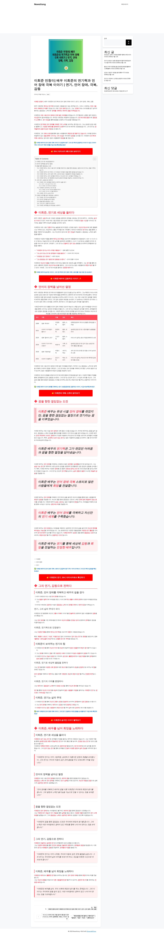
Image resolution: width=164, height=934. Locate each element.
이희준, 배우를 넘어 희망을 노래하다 (47, 195)
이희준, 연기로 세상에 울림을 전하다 (51, 189)
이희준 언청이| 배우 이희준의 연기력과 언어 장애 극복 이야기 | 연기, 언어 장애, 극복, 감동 (72, 909)
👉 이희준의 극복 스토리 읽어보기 (65, 393)
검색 (105, 38)
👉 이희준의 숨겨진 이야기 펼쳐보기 (65, 720)
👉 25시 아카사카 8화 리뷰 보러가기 (65, 151)
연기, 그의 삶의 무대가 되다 (49, 184)
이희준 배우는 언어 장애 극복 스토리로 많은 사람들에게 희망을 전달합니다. (61, 174)
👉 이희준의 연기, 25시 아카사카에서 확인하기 (66, 577)
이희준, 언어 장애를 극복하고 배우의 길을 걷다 (52, 182)
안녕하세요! (107, 91)
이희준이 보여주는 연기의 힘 (47, 187)
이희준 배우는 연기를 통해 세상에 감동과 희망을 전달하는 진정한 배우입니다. (61, 178)
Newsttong (40, 4)
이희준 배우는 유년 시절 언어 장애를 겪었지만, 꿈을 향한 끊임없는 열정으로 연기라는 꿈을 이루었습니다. (67, 169)
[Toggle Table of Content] (94, 159)
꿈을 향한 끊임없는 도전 (43, 166)
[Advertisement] (82, 21)
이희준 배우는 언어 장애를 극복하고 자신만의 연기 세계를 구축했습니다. (60, 176)
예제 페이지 (124, 4)
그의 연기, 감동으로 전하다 (44, 180)
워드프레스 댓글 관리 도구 (120, 91)
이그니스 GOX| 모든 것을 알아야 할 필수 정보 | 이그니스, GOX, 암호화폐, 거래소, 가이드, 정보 (56, 916)
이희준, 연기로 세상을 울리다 (45, 161)
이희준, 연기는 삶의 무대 (46, 193)
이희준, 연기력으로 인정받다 (49, 185)
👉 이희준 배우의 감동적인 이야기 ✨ (66, 278)
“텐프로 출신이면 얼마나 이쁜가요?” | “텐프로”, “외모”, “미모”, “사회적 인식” (83, 917)
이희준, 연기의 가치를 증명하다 (50, 191)
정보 (95, 907)
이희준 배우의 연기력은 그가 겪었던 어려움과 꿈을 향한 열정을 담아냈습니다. (61, 172)
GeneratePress (91, 931)
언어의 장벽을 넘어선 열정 (44, 163)
